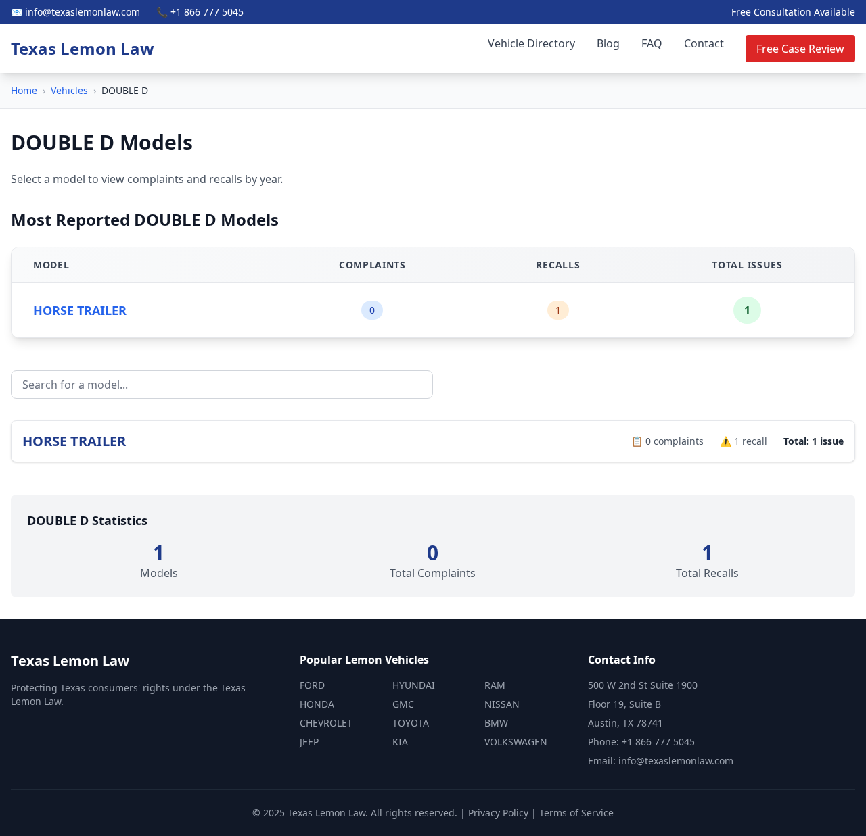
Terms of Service (576, 812)
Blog (608, 43)
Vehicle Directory (531, 43)
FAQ (651, 43)
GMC (403, 703)
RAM (494, 685)
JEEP (309, 741)
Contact (704, 43)
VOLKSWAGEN (515, 741)
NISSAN (502, 703)
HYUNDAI (413, 685)
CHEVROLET (326, 722)
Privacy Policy (498, 812)
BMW (496, 722)
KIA (400, 741)
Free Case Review (800, 48)
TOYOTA (410, 722)
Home (24, 90)
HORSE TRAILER (80, 310)
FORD (312, 685)
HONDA (317, 703)
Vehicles (69, 90)
